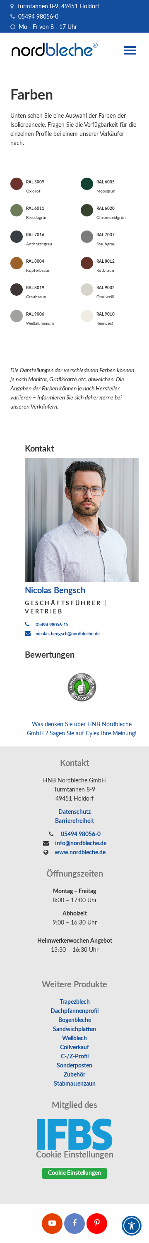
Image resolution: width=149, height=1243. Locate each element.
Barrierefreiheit (74, 821)
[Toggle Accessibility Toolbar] (132, 1226)
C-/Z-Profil (75, 1057)
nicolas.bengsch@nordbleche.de (68, 634)
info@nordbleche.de (80, 843)
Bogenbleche (74, 1020)
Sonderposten (74, 1066)
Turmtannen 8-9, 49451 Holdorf (57, 7)
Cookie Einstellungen (74, 1173)
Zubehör (74, 1075)
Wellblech (74, 1038)
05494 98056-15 (52, 625)
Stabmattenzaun (75, 1084)
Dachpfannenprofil (74, 1011)
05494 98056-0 (37, 17)
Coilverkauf (74, 1047)
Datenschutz (74, 812)
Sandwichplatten (74, 1029)
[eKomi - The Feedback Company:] (81, 687)
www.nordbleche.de (80, 853)
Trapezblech (75, 1002)
